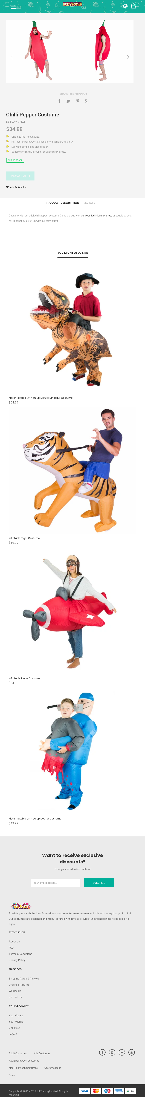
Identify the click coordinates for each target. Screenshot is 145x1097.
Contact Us (15, 997)
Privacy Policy (17, 960)
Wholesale (15, 991)
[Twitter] (68, 101)
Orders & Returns (19, 984)
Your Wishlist (16, 1021)
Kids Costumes (42, 1053)
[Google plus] (87, 101)
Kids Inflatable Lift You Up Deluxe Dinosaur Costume (41, 398)
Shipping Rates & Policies (24, 978)
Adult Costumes (18, 1053)
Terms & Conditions (20, 954)
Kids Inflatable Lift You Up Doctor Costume (35, 818)
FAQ (11, 947)
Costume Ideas (52, 1067)
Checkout (14, 1027)
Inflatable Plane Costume (24, 678)
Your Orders (16, 1015)
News (12, 1075)
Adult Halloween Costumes (24, 1060)
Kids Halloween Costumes (23, 1067)
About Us (14, 941)
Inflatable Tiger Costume (24, 538)
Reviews (89, 203)
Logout (13, 1034)
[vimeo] (77, 101)
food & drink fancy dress (98, 215)
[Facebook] (59, 101)
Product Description (62, 203)
